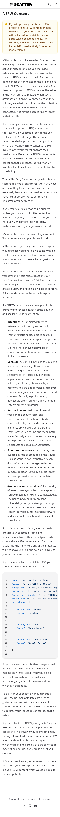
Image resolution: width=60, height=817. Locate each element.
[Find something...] (49, 4)
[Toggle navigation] (4, 4)
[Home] (20, 4)
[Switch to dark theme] (56, 4)
